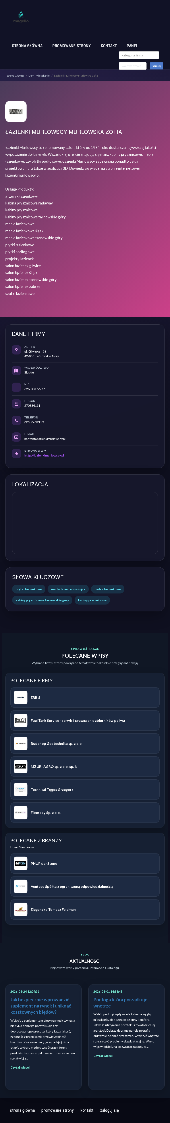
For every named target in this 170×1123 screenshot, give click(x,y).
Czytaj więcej (20, 1067)
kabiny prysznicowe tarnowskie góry (42, 600)
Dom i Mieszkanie (39, 75)
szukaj (156, 66)
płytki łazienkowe (29, 589)
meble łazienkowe (108, 589)
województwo (132, 66)
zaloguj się (109, 1110)
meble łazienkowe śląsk (68, 589)
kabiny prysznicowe (92, 600)
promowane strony (71, 45)
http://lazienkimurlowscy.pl (44, 455)
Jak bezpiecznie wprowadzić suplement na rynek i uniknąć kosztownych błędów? (40, 1006)
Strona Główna (15, 75)
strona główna (27, 45)
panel (132, 45)
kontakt (109, 45)
